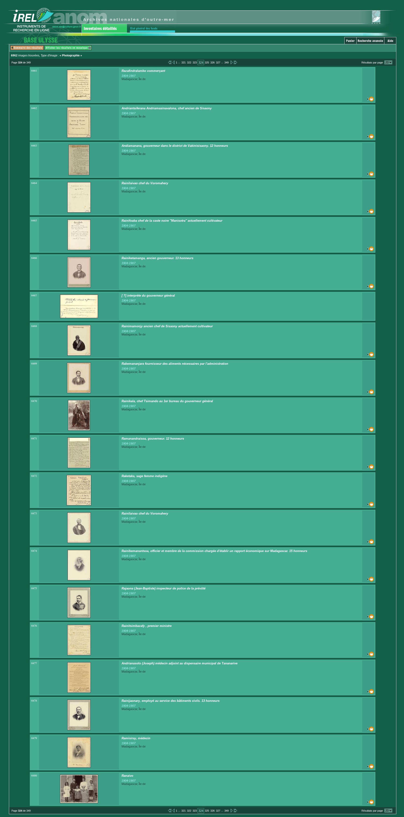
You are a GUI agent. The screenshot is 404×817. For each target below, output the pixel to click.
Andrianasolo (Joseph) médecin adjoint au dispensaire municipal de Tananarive (180, 663)
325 (207, 62)
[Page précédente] (173, 62)
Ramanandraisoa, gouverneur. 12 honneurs (153, 438)
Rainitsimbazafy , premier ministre (147, 626)
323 (195, 62)
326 (212, 62)
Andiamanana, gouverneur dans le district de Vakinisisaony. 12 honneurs (175, 145)
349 (226, 62)
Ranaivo (127, 775)
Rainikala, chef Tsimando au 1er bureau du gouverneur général (167, 401)
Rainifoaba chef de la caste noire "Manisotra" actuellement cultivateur (172, 220)
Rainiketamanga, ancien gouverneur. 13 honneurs (157, 258)
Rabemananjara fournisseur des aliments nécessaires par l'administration (175, 363)
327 (218, 62)
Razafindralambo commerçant (143, 71)
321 (183, 62)
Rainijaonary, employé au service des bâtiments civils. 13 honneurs (171, 701)
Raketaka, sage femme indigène (144, 476)
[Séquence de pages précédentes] (169, 62)
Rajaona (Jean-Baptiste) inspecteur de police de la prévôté (164, 588)
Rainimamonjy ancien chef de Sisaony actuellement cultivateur (167, 326)
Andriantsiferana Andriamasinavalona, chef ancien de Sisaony (167, 108)
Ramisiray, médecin (136, 738)
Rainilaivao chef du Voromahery (145, 183)
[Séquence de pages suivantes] (235, 62)
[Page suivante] (231, 62)
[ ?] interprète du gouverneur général (148, 295)
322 (189, 62)
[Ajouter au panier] (368, 99)
